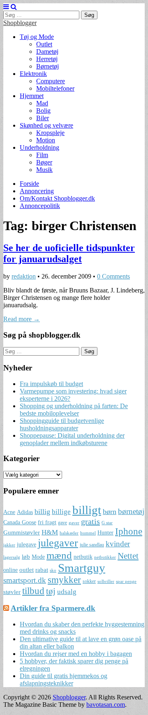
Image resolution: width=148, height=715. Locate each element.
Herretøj (47, 58)
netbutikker (105, 557)
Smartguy (81, 567)
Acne (9, 512)
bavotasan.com (105, 704)
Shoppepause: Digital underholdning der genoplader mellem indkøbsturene (72, 439)
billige (61, 512)
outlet (26, 569)
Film (42, 154)
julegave (26, 544)
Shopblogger (20, 22)
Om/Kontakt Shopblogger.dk (57, 198)
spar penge (126, 581)
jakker (9, 545)
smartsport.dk (24, 580)
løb (26, 556)
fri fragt (47, 522)
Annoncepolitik (40, 205)
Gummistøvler (21, 532)
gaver (74, 523)
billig (42, 511)
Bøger (44, 162)
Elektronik (33, 73)
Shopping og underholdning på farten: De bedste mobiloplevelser (74, 409)
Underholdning (39, 147)
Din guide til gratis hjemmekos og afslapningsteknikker (63, 679)
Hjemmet (32, 95)
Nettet (128, 555)
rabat (41, 569)
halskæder (69, 533)
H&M (50, 532)
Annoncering (37, 190)
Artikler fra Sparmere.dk (53, 608)
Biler (42, 117)
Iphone (128, 531)
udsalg (66, 592)
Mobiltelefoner (55, 88)
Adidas (25, 512)
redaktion (24, 276)
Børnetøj (47, 66)
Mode (38, 557)
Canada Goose (19, 522)
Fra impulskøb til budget (51, 383)
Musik (44, 169)
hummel (88, 533)
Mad (42, 103)
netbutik (83, 557)
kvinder (118, 543)
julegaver (58, 543)
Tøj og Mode (37, 36)
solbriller (105, 581)
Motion (45, 140)
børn (109, 511)
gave (62, 522)
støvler (12, 591)
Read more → (21, 318)
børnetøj (131, 511)
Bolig (43, 110)
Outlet (44, 44)
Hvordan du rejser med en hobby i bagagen (76, 653)
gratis (90, 521)
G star (107, 523)
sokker (89, 581)
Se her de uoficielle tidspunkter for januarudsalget (69, 253)
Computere (50, 81)
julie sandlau (92, 545)
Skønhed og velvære (46, 125)
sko (53, 570)
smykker (64, 580)
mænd (59, 555)
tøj (51, 591)
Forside (29, 183)
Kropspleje (50, 132)
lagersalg (11, 557)
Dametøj (47, 51)
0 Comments (113, 276)
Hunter (105, 533)
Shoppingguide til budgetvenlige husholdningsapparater (62, 424)
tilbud (33, 590)
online (10, 570)
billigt (86, 509)
